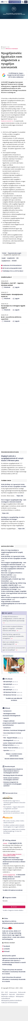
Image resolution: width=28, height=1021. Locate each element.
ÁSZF (6, 992)
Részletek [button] (7, 287)
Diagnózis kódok (10, 897)
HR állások (8, 679)
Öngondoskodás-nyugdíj (14, 253)
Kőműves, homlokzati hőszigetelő (14, 730)
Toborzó (8, 687)
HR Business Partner (12, 692)
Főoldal (4, 253)
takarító (6, 718)
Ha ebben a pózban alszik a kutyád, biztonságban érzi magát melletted (13, 826)
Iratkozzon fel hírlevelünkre (9, 1002)
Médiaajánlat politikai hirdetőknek (11, 1000)
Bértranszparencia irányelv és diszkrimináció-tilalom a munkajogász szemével (13, 771)
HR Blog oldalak (10, 840)
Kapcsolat (12, 994)
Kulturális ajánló (10, 956)
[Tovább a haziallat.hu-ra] (14, 817)
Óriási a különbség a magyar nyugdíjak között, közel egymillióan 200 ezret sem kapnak (14, 593)
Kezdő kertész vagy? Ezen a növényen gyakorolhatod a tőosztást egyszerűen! (14, 802)
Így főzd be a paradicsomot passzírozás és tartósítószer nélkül (13, 812)
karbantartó (7, 711)
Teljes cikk (20, 496)
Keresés (5, 901)
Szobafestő (7, 728)
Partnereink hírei (11, 793)
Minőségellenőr (11, 740)
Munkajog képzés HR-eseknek (13, 775)
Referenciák (21, 992)
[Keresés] (22, 2)
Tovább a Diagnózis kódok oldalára (13, 910)
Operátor (9, 750)
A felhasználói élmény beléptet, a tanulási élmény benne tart (14, 877)
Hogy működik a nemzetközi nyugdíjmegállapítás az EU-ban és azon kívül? (13, 603)
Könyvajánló (8, 928)
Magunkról (4, 994)
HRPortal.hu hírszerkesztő (12, 48)
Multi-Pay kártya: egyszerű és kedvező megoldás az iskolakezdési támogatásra (13, 636)
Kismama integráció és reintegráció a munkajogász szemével (12, 784)
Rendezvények (10, 766)
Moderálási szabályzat (7, 996)
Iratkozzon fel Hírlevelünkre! (12, 265)
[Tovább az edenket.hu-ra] (14, 797)
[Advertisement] (14, 388)
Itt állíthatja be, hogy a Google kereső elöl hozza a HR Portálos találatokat (15, 75)
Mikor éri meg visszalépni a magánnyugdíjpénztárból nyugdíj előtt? (12, 552)
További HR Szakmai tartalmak (13, 890)
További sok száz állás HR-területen (14, 699)
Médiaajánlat (20, 996)
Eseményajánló (6, 277)
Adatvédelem (20, 994)
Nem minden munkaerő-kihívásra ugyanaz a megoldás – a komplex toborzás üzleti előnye (13, 628)
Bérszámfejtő (10, 681)
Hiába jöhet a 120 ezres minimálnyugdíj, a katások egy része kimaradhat (13, 579)
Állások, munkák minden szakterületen (14, 755)
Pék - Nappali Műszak (13, 738)
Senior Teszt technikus (13, 748)
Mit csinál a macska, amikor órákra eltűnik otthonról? (13, 821)
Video (6, 918)
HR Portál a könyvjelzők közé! (12, 268)
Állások (7, 708)
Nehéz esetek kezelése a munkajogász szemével (11, 779)
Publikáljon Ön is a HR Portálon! (12, 271)
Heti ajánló (8, 613)
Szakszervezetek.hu (7, 121)
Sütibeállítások (5, 998)
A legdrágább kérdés (15, 843)
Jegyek (17, 287)
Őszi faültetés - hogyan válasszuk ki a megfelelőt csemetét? (13, 807)
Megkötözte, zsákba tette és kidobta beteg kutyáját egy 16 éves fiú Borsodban (14, 831)
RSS (2, 992)
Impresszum (13, 992)
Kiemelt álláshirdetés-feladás (14, 759)
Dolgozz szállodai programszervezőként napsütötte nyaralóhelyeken (14, 723)
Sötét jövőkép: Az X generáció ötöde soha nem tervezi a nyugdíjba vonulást (13, 558)
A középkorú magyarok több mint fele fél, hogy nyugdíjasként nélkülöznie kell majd (13, 569)
